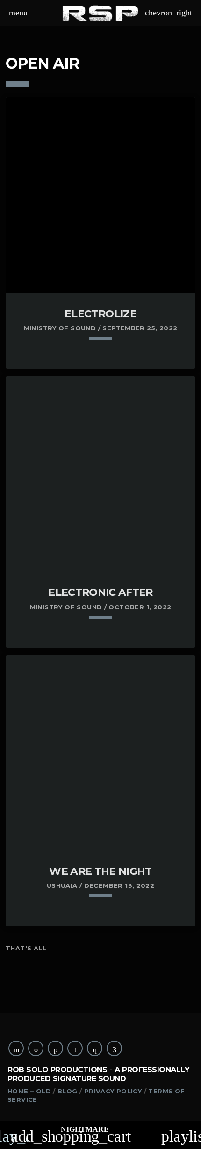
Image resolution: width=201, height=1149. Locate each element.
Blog (67, 1091)
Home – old (29, 1091)
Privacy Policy (113, 1091)
